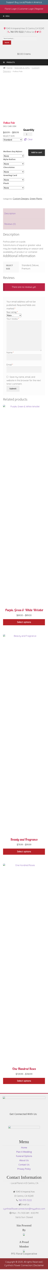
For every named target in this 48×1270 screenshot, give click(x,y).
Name (10, 352)
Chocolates (9, 167)
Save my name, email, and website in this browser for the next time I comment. (24, 380)
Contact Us (24, 1164)
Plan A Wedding (24, 1151)
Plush (6, 183)
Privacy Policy (24, 1168)
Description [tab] (10, 213)
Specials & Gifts (22, 67)
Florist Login (11, 8)
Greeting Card (10, 175)
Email (10, 364)
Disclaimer (39, 1265)
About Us (24, 1160)
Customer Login (26, 8)
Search (7, 42)
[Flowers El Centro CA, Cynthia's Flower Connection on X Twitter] (24, 1120)
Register (39, 8)
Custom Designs (21, 198)
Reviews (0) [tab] (10, 224)
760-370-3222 (16, 32)
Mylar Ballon (9, 159)
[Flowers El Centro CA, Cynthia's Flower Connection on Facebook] (22, 1120)
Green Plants (36, 198)
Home (9, 67)
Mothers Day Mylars (12, 151)
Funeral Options (24, 1156)
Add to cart (36, 152)
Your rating (12, 312)
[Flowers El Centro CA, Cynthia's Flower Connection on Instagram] (25, 1120)
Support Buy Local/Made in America (24, 2)
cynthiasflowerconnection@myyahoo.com (24, 1208)
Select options (24, 622)
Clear (30, 139)
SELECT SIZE (9, 136)
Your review (13, 319)
